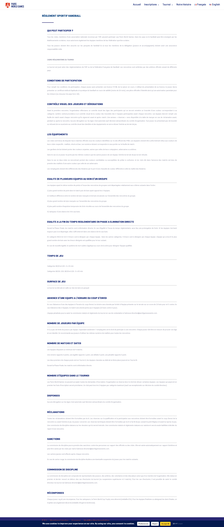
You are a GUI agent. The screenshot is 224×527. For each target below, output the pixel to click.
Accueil (137, 5)
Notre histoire (183, 5)
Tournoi (167, 5)
